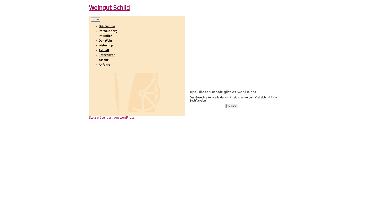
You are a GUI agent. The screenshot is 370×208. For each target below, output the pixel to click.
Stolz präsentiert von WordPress (112, 117)
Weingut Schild (109, 7)
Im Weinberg (108, 31)
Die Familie (107, 26)
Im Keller (105, 36)
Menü (95, 19)
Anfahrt (104, 64)
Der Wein (105, 40)
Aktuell (104, 50)
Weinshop (106, 45)
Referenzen (107, 55)
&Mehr (103, 60)
